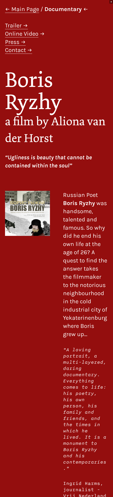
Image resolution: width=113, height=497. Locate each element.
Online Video (21, 33)
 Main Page (22, 9)
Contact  (18, 50)
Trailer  (16, 25)
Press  (15, 41)
